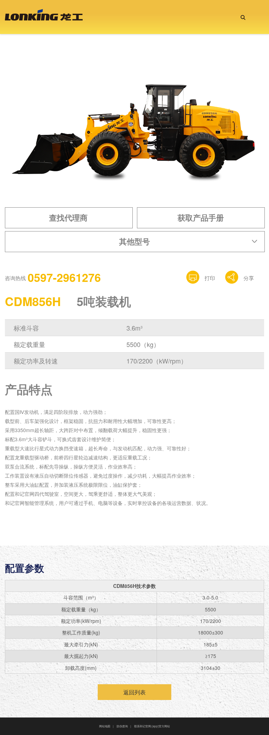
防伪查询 (122, 726)
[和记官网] (44, 16)
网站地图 (104, 726)
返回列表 (134, 692)
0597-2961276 (64, 277)
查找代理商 (68, 217)
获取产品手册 (201, 217)
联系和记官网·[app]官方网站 (152, 726)
